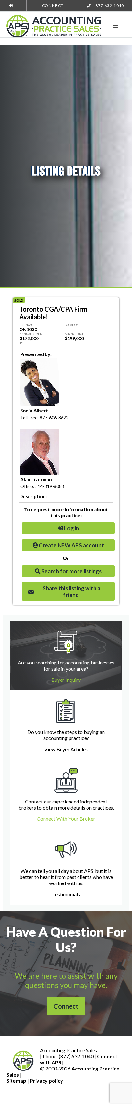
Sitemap (16, 1081)
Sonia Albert (34, 410)
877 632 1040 (109, 5)
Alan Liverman (36, 479)
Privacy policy (46, 1081)
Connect (52, 5)
